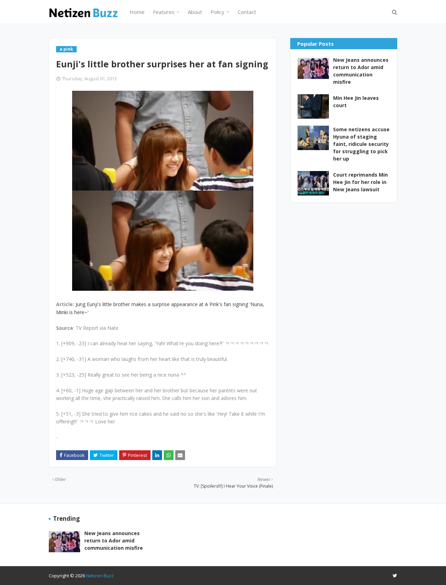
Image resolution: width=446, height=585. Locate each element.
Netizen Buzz (100, 575)
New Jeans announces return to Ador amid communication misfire (361, 71)
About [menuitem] (195, 11)
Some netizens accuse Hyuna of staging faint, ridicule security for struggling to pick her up (361, 144)
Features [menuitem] (164, 11)
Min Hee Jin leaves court (356, 102)
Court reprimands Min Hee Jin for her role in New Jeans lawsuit (360, 182)
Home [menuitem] (137, 11)
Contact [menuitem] (247, 11)
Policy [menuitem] (217, 11)
